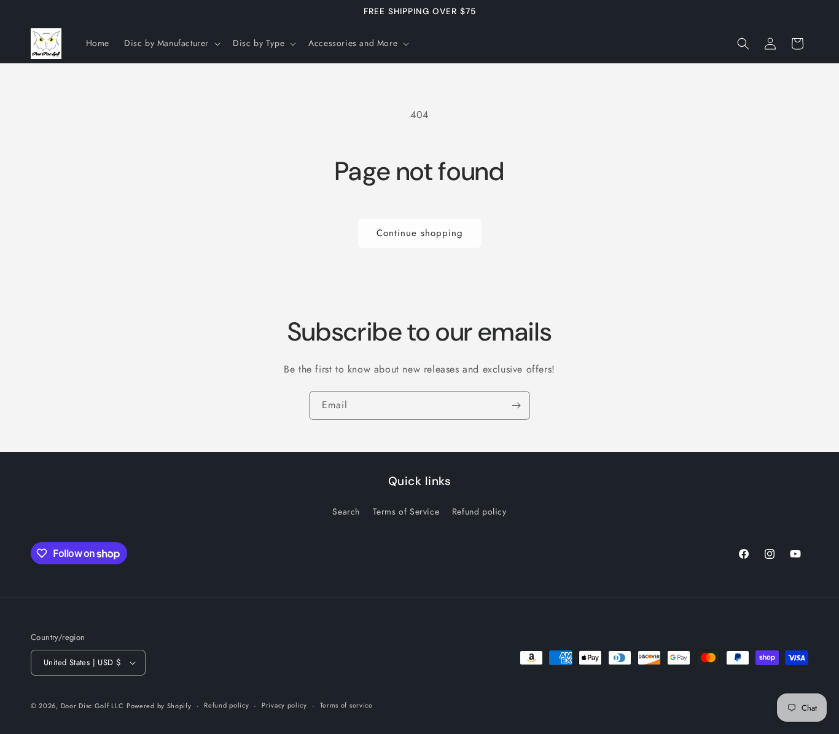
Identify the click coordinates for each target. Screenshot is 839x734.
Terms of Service (406, 511)
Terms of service (346, 705)
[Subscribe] (515, 405)
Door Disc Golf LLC (92, 706)
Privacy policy (284, 705)
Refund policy (479, 511)
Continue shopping (420, 233)
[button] (171, 43)
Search (346, 511)
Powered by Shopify (159, 706)
